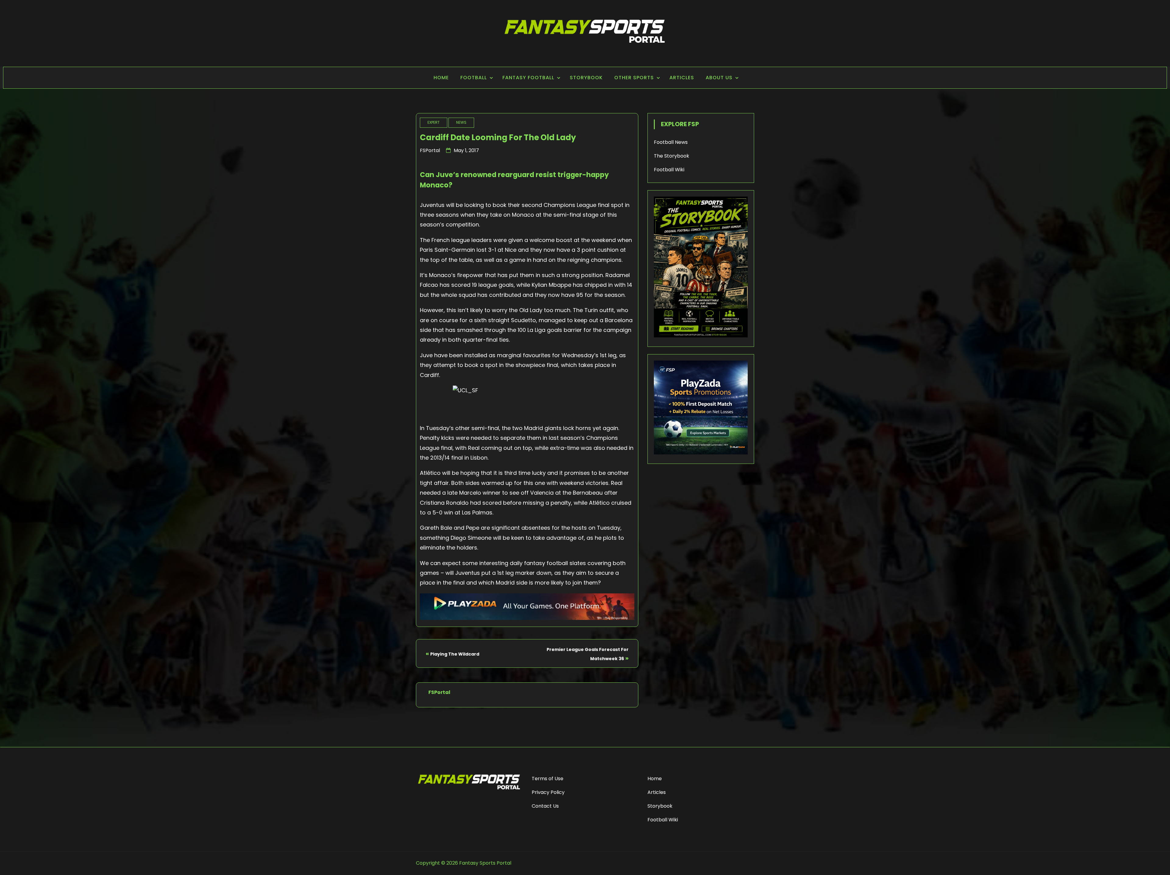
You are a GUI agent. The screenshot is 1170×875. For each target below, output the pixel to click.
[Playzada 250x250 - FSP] (701, 452)
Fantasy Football (528, 77)
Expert (433, 122)
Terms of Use (547, 778)
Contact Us (545, 805)
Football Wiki (669, 169)
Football (473, 77)
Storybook (586, 77)
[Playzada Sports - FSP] (527, 618)
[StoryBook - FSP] (701, 335)
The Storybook (671, 155)
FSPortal (430, 150)
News (461, 122)
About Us (719, 77)
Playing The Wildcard (454, 654)
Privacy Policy (548, 792)
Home (441, 77)
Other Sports (634, 77)
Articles (681, 77)
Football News (671, 142)
